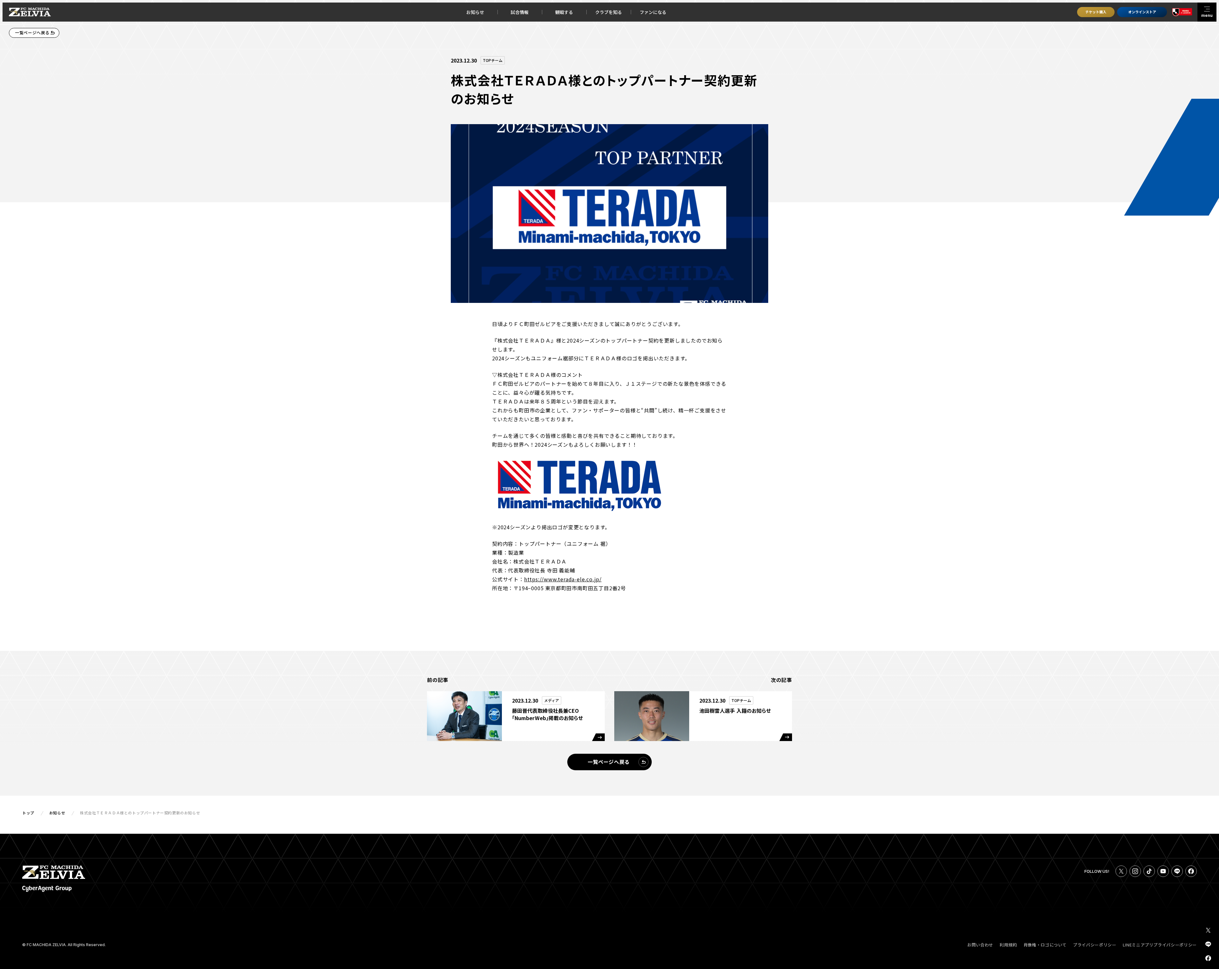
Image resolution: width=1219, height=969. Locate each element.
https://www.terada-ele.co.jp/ (563, 579)
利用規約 (1008, 945)
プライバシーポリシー (1094, 945)
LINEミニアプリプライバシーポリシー (1160, 945)
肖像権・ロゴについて (1045, 945)
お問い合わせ (980, 945)
